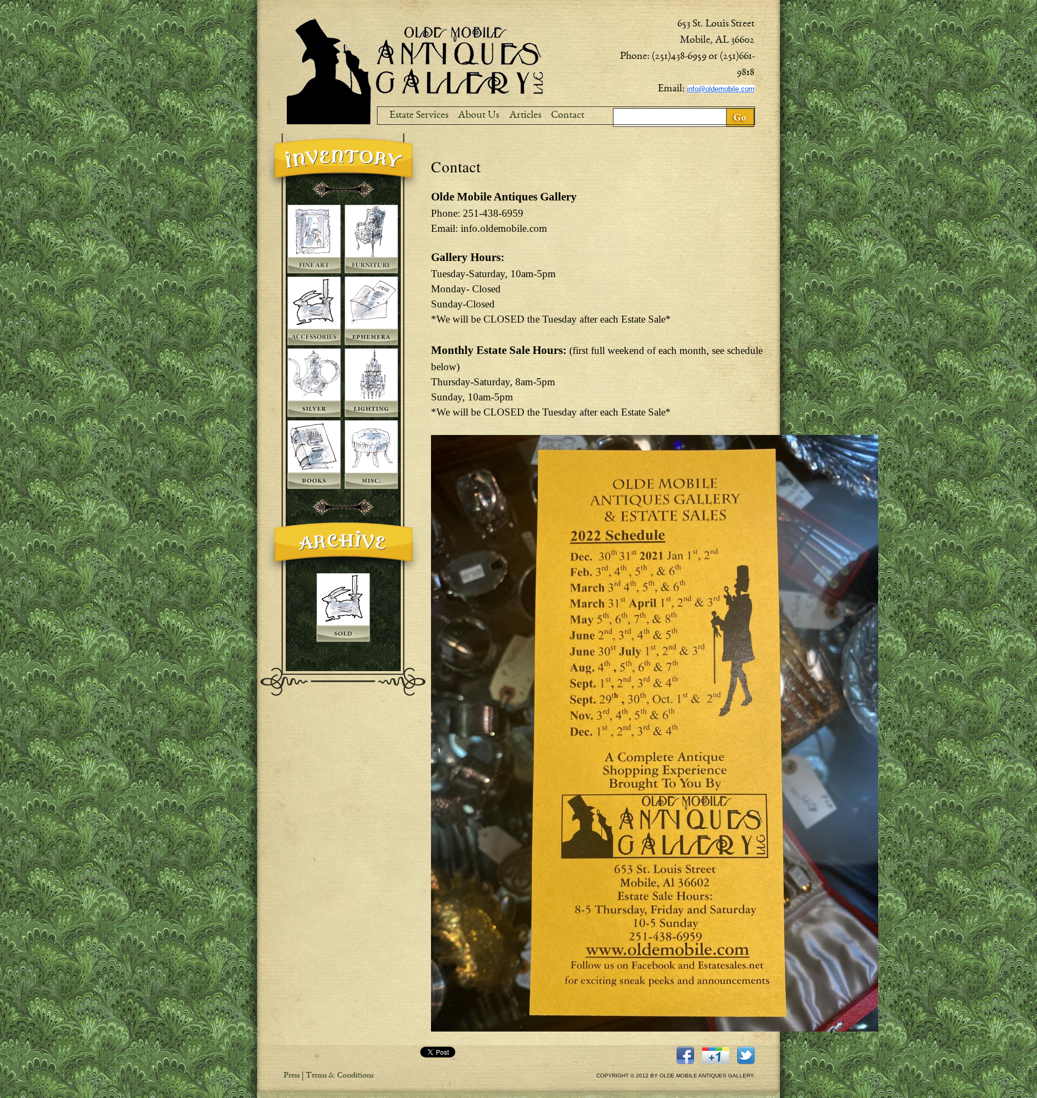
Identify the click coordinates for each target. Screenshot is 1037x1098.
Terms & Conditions (340, 1076)
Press (292, 1076)
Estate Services (418, 115)
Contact (567, 115)
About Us (478, 115)
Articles (525, 115)
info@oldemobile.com (721, 89)
